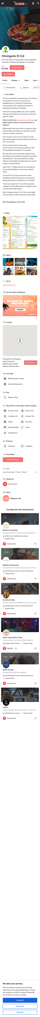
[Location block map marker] (20, 340)
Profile (4, 80)
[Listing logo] (5, 50)
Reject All (20, 1012)
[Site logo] (21, 3)
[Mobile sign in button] (33, 3)
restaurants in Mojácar (25, 120)
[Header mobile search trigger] (38, 3)
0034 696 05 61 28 (9, 285)
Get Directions (31, 363)
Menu (27, 80)
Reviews (16, 80)
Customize (20, 1006)
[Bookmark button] (35, 544)
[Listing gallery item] (8, 262)
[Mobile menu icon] (2, 3)
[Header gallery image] (20, 25)
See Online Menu (13, 459)
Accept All (20, 1000)
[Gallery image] (20, 232)
